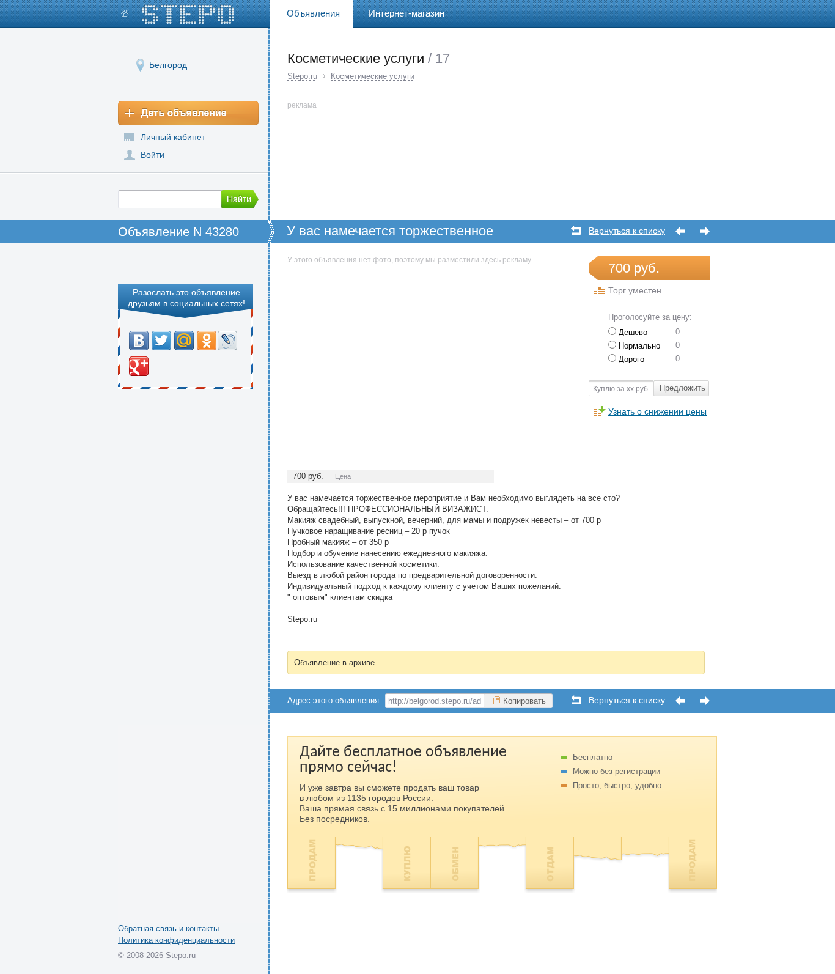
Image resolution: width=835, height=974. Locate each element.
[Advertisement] (390, 352)
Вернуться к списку (627, 230)
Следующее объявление (705, 231)
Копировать (524, 701)
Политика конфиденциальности (176, 940)
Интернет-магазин (406, 13)
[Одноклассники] (206, 340)
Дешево (631, 332)
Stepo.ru (302, 76)
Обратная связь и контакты (168, 928)
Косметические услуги (372, 76)
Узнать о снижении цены (657, 411)
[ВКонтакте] (139, 340)
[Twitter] (161, 340)
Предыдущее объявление (680, 231)
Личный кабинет (173, 137)
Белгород (168, 65)
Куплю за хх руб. (621, 389)
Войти (152, 155)
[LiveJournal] (227, 340)
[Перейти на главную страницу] (178, 14)
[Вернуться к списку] (576, 230)
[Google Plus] (139, 366)
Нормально (638, 345)
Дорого (630, 359)
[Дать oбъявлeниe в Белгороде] (188, 113)
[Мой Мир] (184, 340)
